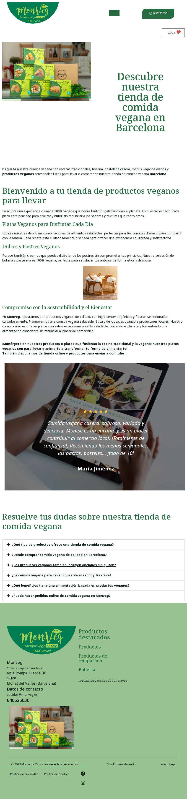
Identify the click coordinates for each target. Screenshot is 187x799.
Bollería (86, 669)
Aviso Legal (168, 764)
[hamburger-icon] (114, 13)
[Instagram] (83, 782)
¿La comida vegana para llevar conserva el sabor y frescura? (62, 575)
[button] (93, 545)
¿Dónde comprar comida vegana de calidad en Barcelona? (59, 555)
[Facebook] (83, 773)
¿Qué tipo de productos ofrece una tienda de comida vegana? (63, 544)
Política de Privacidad (24, 774)
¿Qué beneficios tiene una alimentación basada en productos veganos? (71, 585)
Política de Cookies (57, 774)
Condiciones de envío (121, 764)
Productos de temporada (92, 658)
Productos (89, 647)
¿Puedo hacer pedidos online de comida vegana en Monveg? (61, 595)
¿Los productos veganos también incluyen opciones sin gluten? (64, 565)
